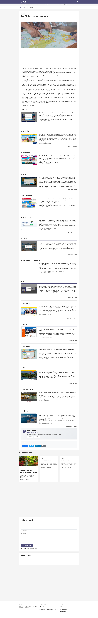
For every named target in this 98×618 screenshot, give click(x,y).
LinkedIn (38, 445)
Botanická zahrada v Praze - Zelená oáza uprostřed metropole (28, 471)
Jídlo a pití (38, 4)
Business (26, 4)
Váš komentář (23, 533)
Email (44, 445)
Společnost (49, 4)
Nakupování (44, 4)
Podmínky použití (65, 460)
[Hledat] (78, 2)
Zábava (67, 4)
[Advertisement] (49, 59)
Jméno (22, 524)
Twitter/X (37, 436)
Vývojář (63, 4)
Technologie (55, 4)
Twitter (32, 445)
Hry (30, 4)
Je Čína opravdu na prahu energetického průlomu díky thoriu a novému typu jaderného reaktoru (48, 610)
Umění (59, 4)
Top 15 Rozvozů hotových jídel (44, 607)
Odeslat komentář (28, 545)
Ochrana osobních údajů (46, 460)
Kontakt (76, 4)
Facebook (30, 436)
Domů (20, 7)
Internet (34, 4)
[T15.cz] (22, 2)
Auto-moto (22, 4)
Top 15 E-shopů (42, 606)
